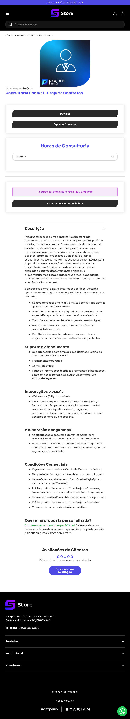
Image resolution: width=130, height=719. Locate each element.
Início (8, 35)
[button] (122, 13)
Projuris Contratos (80, 191)
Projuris (27, 88)
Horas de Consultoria (65, 146)
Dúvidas (65, 113)
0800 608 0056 (29, 627)
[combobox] (65, 24)
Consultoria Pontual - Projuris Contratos (33, 35)
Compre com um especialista (65, 203)
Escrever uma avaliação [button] (65, 570)
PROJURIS (69, 701)
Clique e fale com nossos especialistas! (50, 525)
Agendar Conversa (65, 124)
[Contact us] (122, 711)
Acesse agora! (75, 2)
